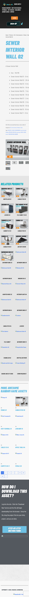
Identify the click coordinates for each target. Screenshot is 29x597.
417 (20, 472)
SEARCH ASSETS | (17, 4)
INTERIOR (10, 132)
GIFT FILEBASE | (11, 10)
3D (14, 35)
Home (7, 35)
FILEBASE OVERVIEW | (6, 8)
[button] (27, 142)
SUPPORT (12, 12)
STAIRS (24, 132)
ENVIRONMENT (17, 130)
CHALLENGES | (18, 10)
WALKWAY (16, 134)
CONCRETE (9, 130)
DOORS (13, 130)
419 (2, 476)
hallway (7, 132)
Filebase (11, 35)
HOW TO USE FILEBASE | (16, 8)
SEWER (21, 132)
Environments (19, 35)
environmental (23, 130)
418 (23, 472)
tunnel (7, 134)
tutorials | (4, 10)
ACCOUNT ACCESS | (6, 12)
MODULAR (14, 132)
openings (18, 132)
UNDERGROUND (11, 134)
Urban (25, 35)
